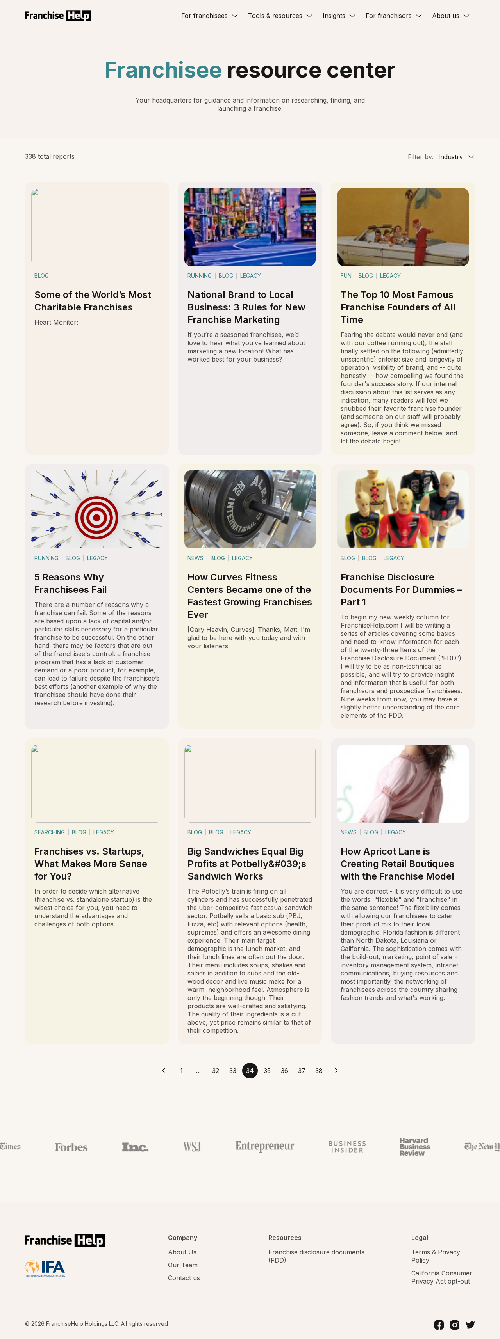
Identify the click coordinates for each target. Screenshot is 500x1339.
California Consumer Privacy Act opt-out (441, 1277)
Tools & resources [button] (275, 16)
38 (319, 1071)
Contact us (184, 1278)
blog (41, 275)
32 (215, 1071)
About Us (182, 1252)
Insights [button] (334, 16)
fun (346, 275)
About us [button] (445, 16)
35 (267, 1071)
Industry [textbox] (450, 157)
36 (284, 1071)
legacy (250, 275)
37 (301, 1071)
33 (232, 1071)
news (196, 558)
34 (250, 1071)
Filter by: (421, 157)
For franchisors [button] (389, 16)
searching (49, 832)
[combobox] (455, 156)
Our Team (183, 1265)
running (200, 275)
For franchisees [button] (204, 16)
